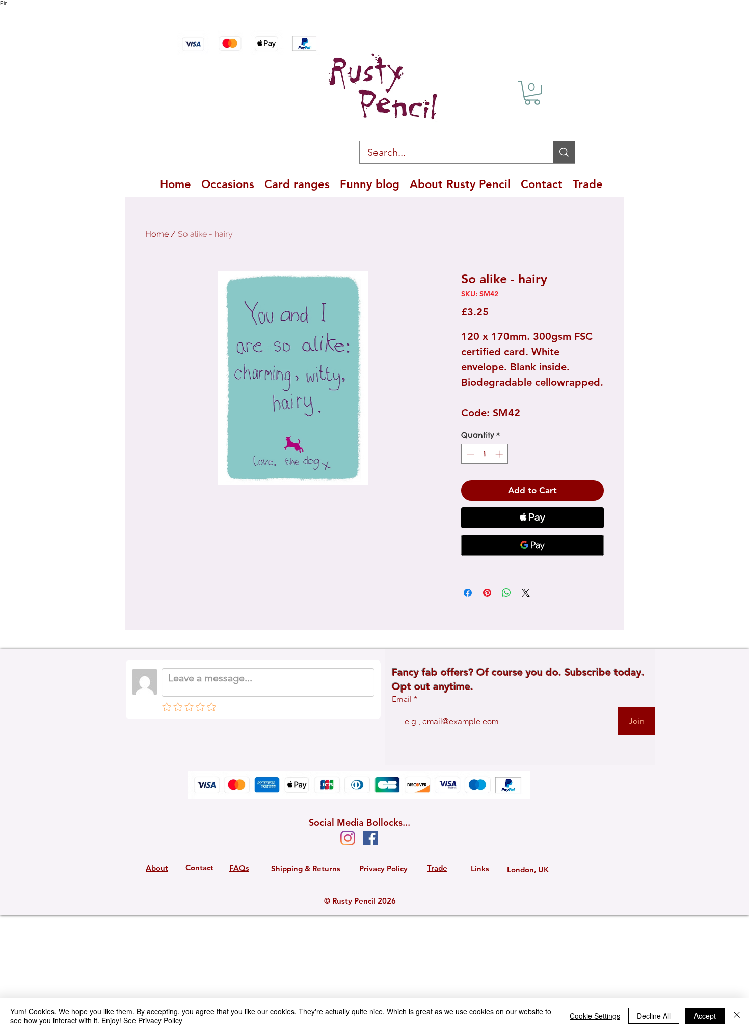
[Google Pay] (532, 545)
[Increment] (500, 453)
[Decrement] (469, 453)
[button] (532, 93)
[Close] (737, 1015)
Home (157, 234)
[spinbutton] (484, 453)
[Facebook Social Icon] (370, 838)
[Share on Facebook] (468, 593)
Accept (705, 1016)
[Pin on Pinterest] (487, 593)
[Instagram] (347, 838)
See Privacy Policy (152, 1020)
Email (403, 699)
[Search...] (564, 152)
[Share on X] (526, 593)
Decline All (654, 1016)
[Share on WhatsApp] (506, 593)
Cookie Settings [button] (595, 1016)
